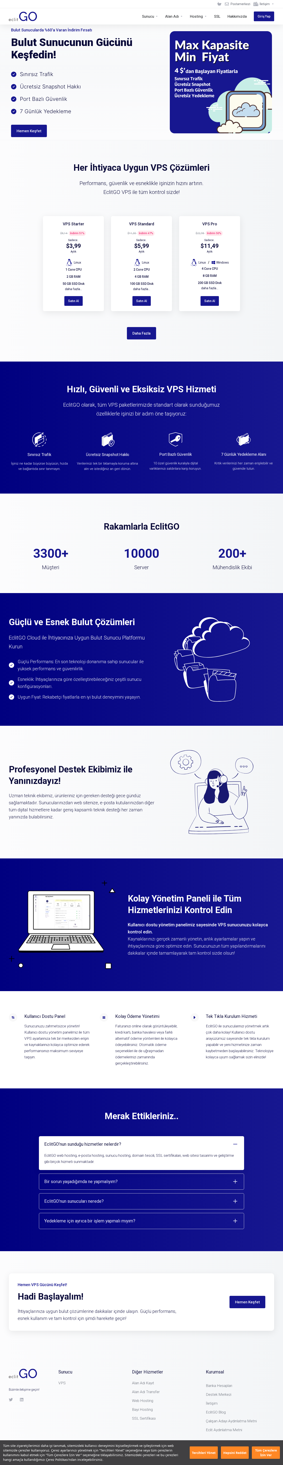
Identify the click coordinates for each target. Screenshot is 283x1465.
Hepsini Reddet (235, 1453)
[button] (141, 1153)
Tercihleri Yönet (204, 1453)
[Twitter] (10, 1399)
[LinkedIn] (21, 1399)
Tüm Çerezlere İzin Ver (266, 1452)
